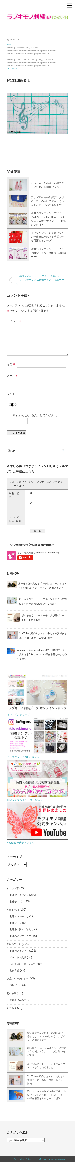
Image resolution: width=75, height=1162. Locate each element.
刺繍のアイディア (19, 950)
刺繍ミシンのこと (19, 916)
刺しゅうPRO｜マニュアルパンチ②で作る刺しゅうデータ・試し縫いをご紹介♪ (46, 1051)
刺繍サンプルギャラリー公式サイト (27, 799)
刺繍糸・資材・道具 (20, 929)
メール (13, 375)
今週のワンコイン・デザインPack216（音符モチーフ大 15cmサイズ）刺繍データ (40, 279)
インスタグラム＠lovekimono (23, 757)
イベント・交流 (18, 957)
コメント (14, 321)
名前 (11, 364)
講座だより (15, 985)
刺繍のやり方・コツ (20, 936)
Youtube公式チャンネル (20, 842)
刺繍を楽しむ (14, 944)
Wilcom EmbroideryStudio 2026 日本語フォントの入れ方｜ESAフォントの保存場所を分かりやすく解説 (46, 1095)
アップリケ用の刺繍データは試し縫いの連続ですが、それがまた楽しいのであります (47, 201)
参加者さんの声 (18, 1000)
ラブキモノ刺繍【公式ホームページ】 (26, 1159)
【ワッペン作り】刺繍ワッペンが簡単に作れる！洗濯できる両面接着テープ (47, 236)
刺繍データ (15, 923)
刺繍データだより (19, 895)
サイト (11, 393)
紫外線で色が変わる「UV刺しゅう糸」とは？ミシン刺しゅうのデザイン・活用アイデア (46, 1036)
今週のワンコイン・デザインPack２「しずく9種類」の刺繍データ (48, 253)
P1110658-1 (13, 69)
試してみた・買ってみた (23, 964)
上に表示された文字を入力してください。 (33, 415)
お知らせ (11, 1008)
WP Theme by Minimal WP (55, 1159)
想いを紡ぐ (13, 993)
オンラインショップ (18, 714)
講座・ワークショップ (19, 978)
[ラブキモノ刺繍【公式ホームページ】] (37, 15)
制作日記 (14, 970)
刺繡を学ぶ (13, 909)
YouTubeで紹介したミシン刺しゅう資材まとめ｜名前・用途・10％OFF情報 (46, 1080)
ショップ (11, 888)
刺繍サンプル (17, 901)
